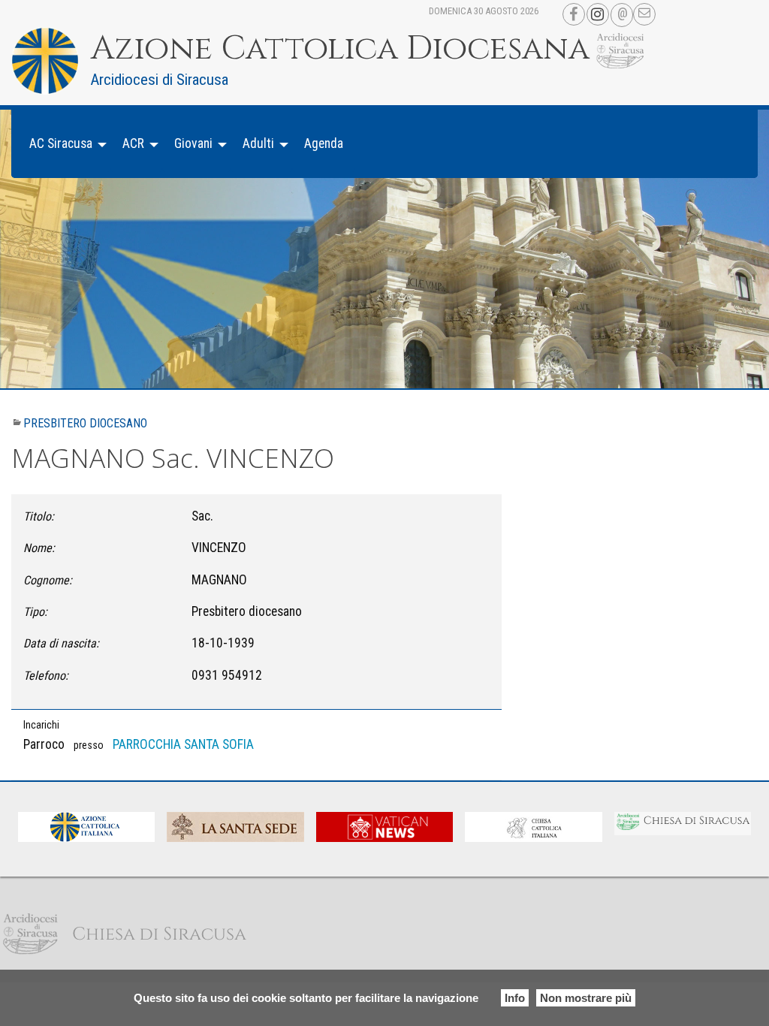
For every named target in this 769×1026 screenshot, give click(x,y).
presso (89, 745)
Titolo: (38, 516)
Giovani (193, 143)
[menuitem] (63, 144)
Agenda (323, 143)
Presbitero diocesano (85, 423)
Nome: (39, 548)
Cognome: (47, 580)
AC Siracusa (60, 143)
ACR (133, 143)
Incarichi (41, 725)
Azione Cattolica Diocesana (340, 49)
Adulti (258, 143)
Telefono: (45, 675)
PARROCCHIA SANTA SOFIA (183, 744)
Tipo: (35, 612)
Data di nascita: (61, 643)
